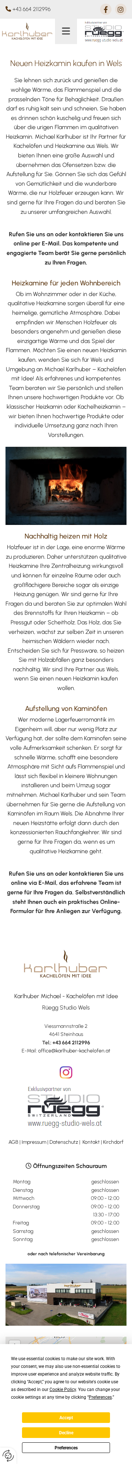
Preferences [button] (100, 1397)
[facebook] (105, 9)
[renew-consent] (8, 1455)
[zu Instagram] (66, 1072)
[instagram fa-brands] (120, 9)
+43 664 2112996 (31, 9)
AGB (13, 1142)
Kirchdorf (113, 1142)
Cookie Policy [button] (63, 1389)
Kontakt (91, 1142)
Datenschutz (64, 1142)
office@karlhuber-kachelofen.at (74, 1051)
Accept (66, 1417)
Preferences (66, 1447)
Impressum (34, 1142)
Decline (66, 1432)
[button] (66, 31)
